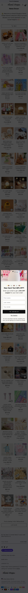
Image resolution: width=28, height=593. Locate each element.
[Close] (25, 272)
